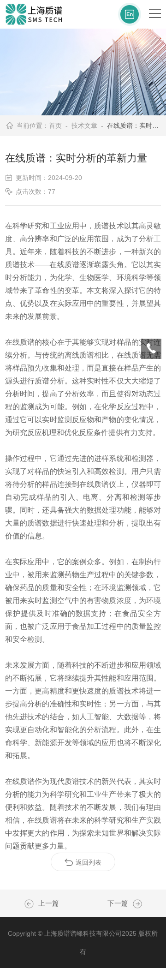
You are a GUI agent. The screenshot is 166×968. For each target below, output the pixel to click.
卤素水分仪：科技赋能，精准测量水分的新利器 (31, 904)
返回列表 (88, 862)
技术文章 (84, 125)
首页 (55, 125)
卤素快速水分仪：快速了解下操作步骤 (135, 904)
